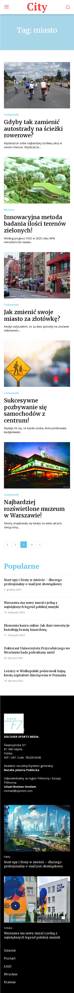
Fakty (7, 856)
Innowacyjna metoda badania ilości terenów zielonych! (35, 224)
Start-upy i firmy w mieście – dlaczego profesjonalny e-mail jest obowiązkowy (33, 582)
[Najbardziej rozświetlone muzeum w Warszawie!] (37, 465)
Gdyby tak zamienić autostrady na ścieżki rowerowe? (33, 129)
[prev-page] (7, 544)
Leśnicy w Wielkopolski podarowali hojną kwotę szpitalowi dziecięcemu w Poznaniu (35, 673)
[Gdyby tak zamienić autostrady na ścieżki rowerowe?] (37, 85)
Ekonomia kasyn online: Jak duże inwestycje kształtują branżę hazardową (37, 628)
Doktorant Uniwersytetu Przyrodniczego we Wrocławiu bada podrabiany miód (37, 650)
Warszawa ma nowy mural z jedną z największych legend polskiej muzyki (31, 605)
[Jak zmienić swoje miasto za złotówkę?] (37, 275)
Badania (9, 209)
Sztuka (8, 928)
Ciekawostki (11, 114)
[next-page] (40, 544)
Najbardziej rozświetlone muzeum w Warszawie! (34, 509)
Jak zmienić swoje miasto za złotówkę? (32, 315)
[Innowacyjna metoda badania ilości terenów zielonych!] (37, 180)
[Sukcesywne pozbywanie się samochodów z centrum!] (37, 363)
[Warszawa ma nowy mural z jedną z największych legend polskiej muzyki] (37, 899)
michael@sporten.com (18, 791)
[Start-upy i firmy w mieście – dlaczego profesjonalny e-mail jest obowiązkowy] (37, 828)
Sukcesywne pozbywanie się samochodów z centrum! (25, 410)
